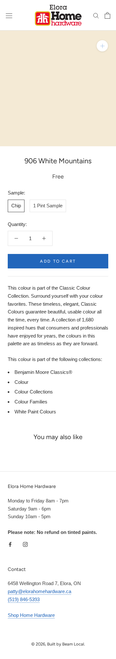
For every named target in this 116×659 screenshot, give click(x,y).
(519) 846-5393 (24, 599)
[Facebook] (10, 544)
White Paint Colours (35, 411)
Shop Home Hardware (31, 615)
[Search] (96, 15)
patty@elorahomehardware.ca (39, 591)
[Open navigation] (9, 15)
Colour (21, 382)
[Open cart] (107, 15)
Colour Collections (34, 391)
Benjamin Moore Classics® (43, 372)
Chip (16, 205)
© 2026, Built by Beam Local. (58, 644)
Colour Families (31, 401)
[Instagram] (25, 544)
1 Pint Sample (48, 205)
